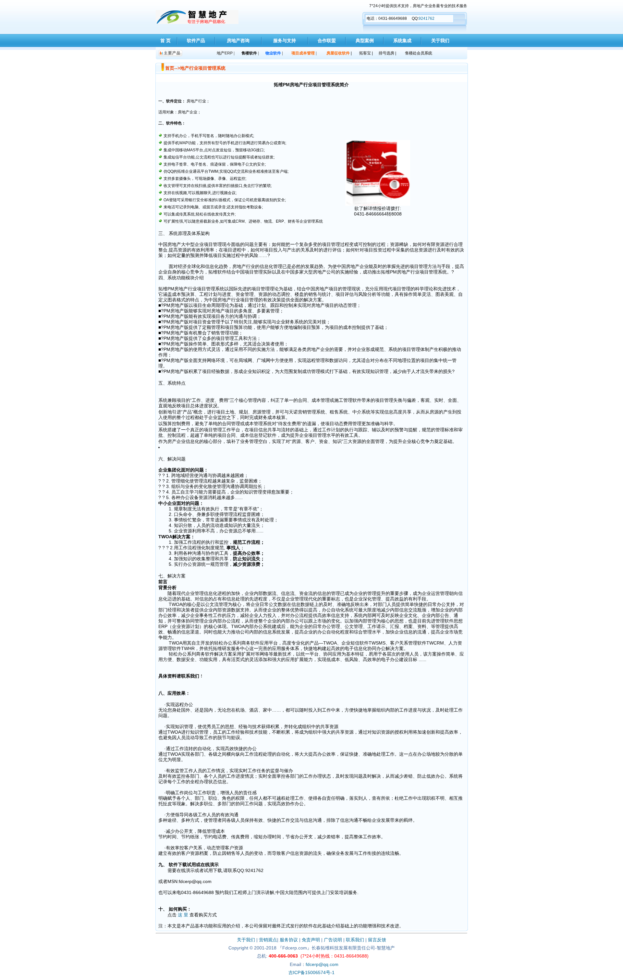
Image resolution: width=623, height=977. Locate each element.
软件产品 (196, 40)
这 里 (183, 914)
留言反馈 (377, 939)
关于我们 (440, 40)
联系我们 (355, 939)
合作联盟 (327, 40)
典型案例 (365, 40)
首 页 (165, 40)
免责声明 (311, 939)
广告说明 (333, 939)
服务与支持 (284, 40)
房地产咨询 (238, 40)
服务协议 (289, 939)
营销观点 (268, 939)
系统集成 (402, 40)
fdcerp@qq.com (322, 964)
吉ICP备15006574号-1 (311, 972)
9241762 (426, 18)
